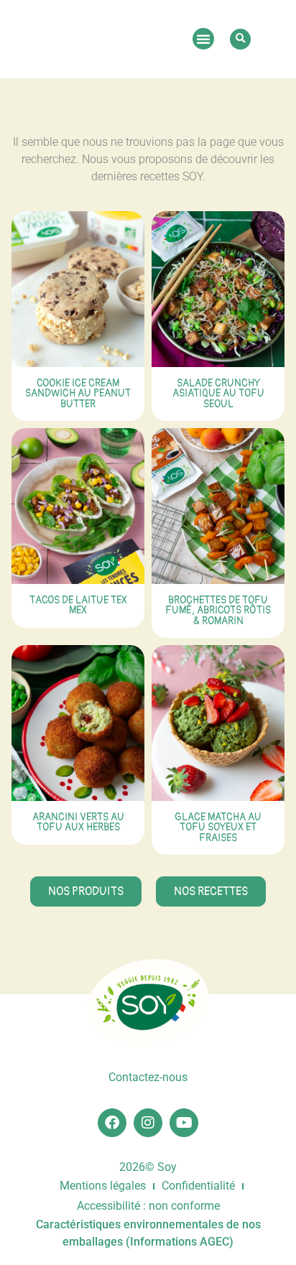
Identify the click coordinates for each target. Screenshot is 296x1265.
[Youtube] (184, 1122)
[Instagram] (148, 1122)
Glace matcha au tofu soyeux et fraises (218, 827)
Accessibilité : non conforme (148, 1206)
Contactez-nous (148, 1077)
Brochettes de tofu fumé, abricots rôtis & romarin (218, 610)
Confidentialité (198, 1185)
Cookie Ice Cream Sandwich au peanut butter (78, 393)
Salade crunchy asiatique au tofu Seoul (218, 393)
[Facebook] (112, 1122)
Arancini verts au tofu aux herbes (78, 822)
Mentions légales (103, 1185)
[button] (203, 39)
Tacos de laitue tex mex (78, 605)
